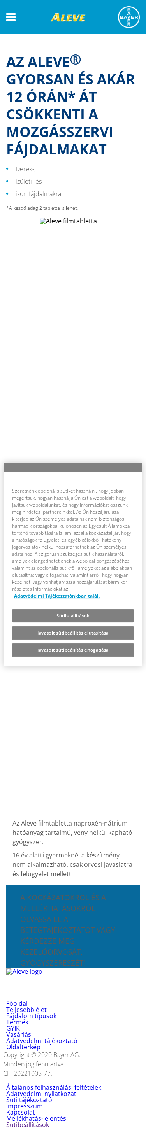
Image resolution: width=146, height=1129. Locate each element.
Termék (17, 1022)
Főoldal (17, 1003)
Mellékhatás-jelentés (36, 1118)
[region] (73, 564)
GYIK (13, 1028)
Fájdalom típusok (31, 1016)
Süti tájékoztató (29, 1100)
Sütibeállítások (73, 616)
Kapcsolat (20, 1112)
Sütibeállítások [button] (27, 1124)
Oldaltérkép (23, 1047)
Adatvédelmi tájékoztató (41, 1040)
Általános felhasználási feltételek (53, 1087)
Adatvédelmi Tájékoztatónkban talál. (57, 596)
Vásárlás (18, 1034)
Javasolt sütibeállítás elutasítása (72, 633)
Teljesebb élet (26, 1009)
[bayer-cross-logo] (129, 17)
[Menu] (11, 17)
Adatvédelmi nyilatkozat (41, 1093)
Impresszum (24, 1106)
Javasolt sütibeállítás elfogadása (73, 650)
